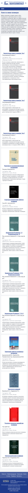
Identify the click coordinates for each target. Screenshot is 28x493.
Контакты (19, 476)
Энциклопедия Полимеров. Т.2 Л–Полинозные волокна (14, 274)
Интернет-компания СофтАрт (14, 489)
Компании (19, 474)
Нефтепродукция (11, 474)
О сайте (11, 490)
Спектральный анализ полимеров (14, 456)
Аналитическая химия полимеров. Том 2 (14, 100)
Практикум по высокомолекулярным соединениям (14, 166)
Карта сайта (15, 490)
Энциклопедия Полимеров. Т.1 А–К (14, 313)
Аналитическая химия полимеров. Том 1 (14, 53)
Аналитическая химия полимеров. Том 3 (14, 133)
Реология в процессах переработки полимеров (14, 424)
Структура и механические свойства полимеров (14, 200)
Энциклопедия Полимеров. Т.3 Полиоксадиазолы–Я (14, 233)
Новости (4, 474)
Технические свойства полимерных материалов (14, 352)
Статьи (8, 476)
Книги (24, 474)
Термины (13, 476)
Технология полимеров (14, 389)
